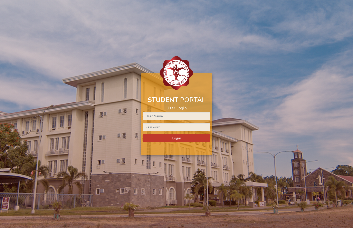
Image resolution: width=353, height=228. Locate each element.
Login (176, 138)
